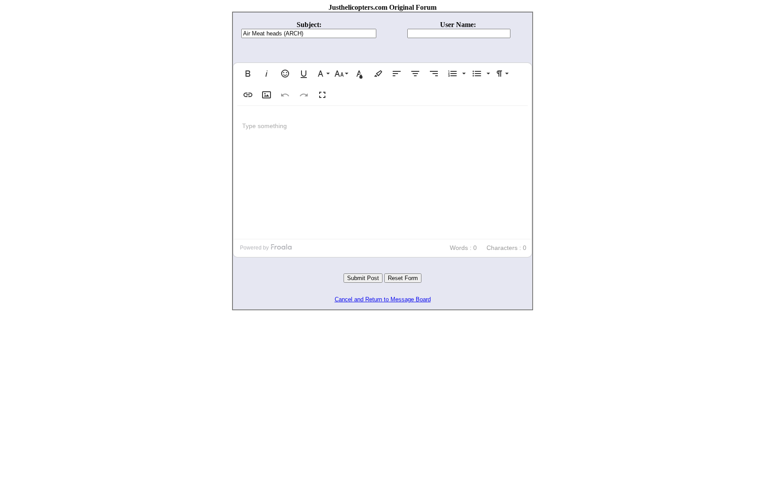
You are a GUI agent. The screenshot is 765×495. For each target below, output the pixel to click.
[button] (248, 73)
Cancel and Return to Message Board (383, 299)
